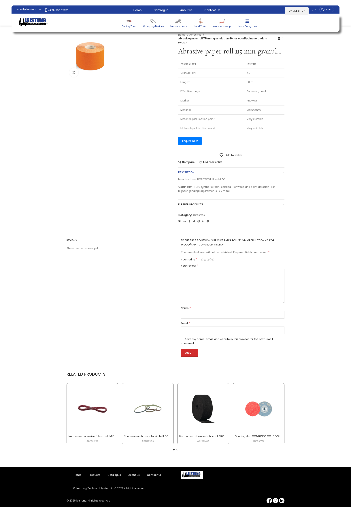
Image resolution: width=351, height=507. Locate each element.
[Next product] (282, 39)
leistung (81, 500)
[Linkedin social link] (203, 221)
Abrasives (195, 35)
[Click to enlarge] (73, 72)
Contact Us (154, 475)
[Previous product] (275, 39)
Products (94, 475)
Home (182, 35)
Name (186, 308)
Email (185, 323)
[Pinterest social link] (198, 221)
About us (134, 475)
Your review (189, 266)
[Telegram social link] (207, 221)
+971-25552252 (58, 10)
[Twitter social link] (194, 221)
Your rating (189, 259)
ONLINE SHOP (297, 11)
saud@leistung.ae (29, 9)
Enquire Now (190, 141)
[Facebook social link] (190, 221)
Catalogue (114, 475)
